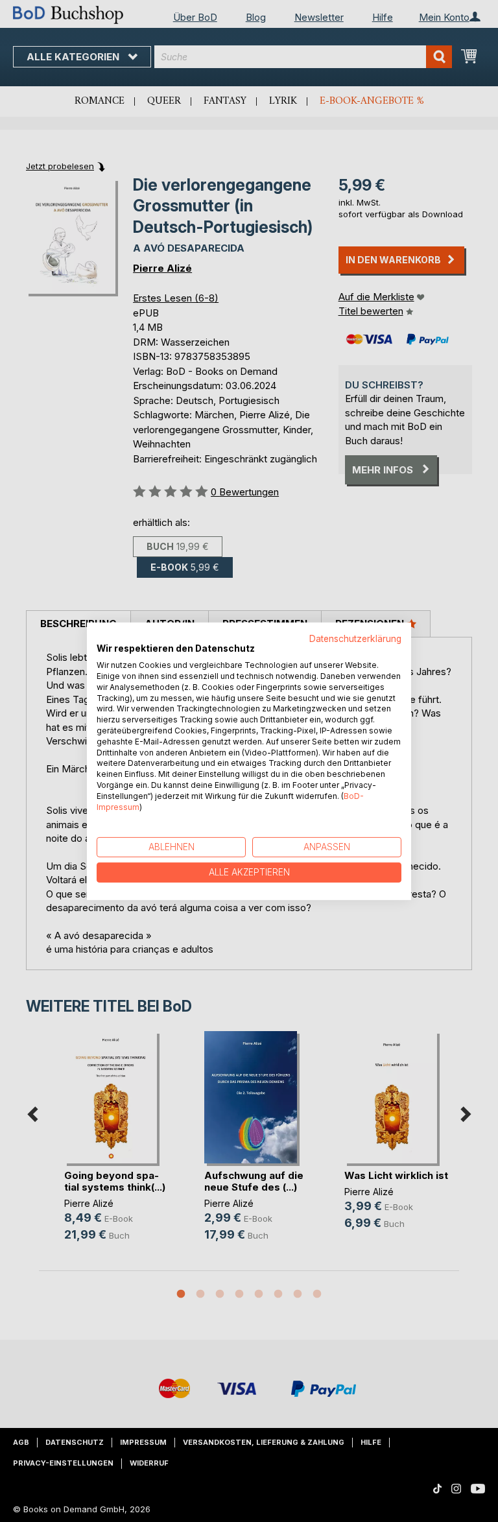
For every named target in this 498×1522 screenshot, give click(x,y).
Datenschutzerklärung (355, 638)
